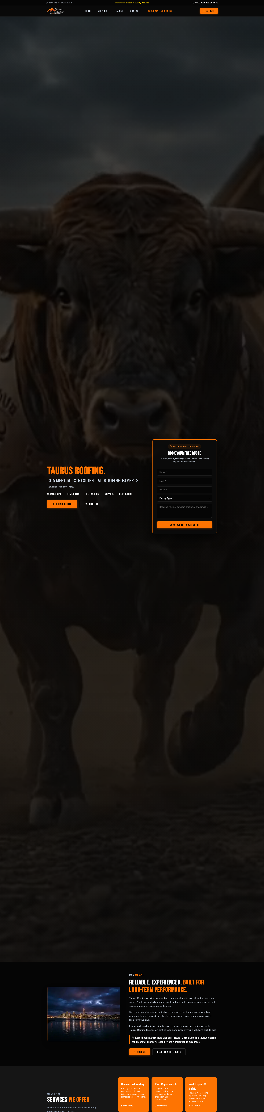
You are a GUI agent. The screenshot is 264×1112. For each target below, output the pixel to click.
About (119, 11)
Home (88, 11)
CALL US (93, 504)
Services (102, 11)
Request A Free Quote (169, 1051)
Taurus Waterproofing (159, 11)
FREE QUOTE (209, 10)
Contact (135, 11)
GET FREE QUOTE (62, 504)
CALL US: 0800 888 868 (206, 3)
